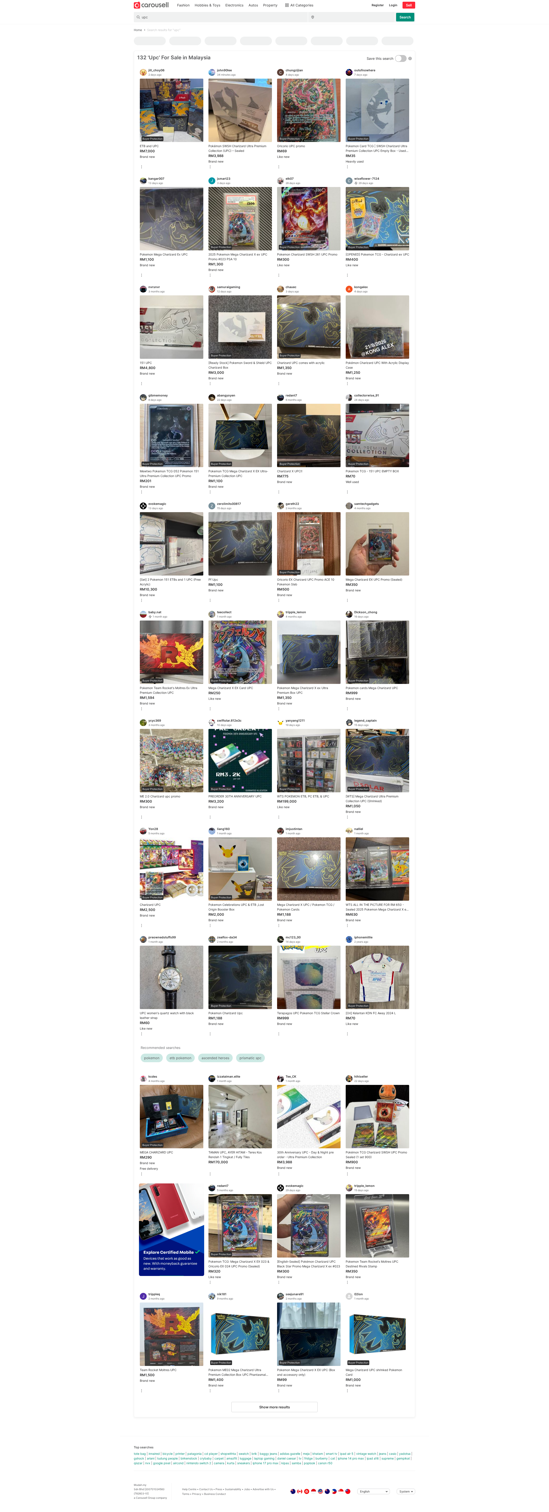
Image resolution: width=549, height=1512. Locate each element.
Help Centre (189, 1489)
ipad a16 (373, 1458)
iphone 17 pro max (266, 1463)
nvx (147, 1463)
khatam (317, 1453)
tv (300, 1458)
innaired (154, 1453)
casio (392, 1453)
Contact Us (206, 1489)
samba (296, 1463)
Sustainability (233, 1489)
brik (254, 1453)
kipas (285, 1463)
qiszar (138, 1463)
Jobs (247, 1489)
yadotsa (404, 1453)
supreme (388, 1458)
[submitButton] (405, 17)
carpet (219, 1458)
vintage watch (366, 1453)
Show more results (274, 1407)
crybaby (206, 1458)
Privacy (196, 1494)
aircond (178, 1463)
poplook (309, 1463)
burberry (321, 1458)
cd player (211, 1453)
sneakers (243, 1463)
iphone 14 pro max (351, 1458)
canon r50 (325, 1463)
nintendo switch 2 (198, 1463)
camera (219, 1463)
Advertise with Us (263, 1489)
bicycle (168, 1453)
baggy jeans (268, 1453)
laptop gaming (264, 1458)
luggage (245, 1458)
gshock (139, 1458)
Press (219, 1489)
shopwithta (228, 1453)
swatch (244, 1453)
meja (306, 1453)
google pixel (161, 1463)
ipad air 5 (346, 1453)
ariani (150, 1458)
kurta (230, 1463)
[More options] (141, 167)
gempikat (403, 1458)
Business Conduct (215, 1494)
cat (332, 1458)
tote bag (140, 1453)
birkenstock (189, 1458)
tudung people (167, 1458)
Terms (185, 1494)
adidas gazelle (290, 1453)
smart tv (331, 1453)
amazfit (231, 1458)
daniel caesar (286, 1458)
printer (180, 1453)
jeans (382, 1453)
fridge (308, 1458)
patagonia (194, 1453)
